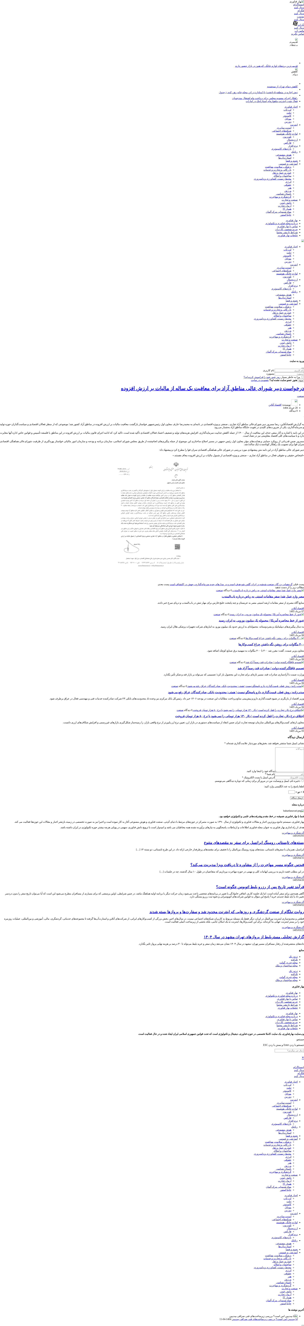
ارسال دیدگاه (297, 798)
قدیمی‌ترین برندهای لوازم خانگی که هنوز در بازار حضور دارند (266, 66)
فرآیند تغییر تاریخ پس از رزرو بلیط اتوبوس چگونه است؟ (260, 887)
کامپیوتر (287, 115)
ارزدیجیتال (292, 139)
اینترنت (294, 124)
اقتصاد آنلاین (275, 404)
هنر (289, 187)
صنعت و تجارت (290, 199)
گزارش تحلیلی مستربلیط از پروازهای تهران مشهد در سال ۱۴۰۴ (254, 937)
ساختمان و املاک (282, 175)
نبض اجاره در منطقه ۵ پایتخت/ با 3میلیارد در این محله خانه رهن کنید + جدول (258, 92)
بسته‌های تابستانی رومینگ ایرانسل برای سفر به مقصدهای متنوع (254, 843)
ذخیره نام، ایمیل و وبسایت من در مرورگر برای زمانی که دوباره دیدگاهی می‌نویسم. (258, 781)
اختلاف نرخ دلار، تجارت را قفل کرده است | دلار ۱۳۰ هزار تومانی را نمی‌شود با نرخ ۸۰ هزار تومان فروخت (239, 716)
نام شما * (270, 774)
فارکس (287, 142)
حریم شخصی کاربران (286, 229)
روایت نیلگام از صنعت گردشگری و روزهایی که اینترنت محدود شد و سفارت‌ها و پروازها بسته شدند (226, 912)
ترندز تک (293, 956)
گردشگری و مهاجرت (280, 196)
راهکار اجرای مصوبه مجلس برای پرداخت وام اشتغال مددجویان (265, 98)
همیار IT (287, 208)
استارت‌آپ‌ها (284, 157)
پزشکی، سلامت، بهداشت (278, 166)
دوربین (287, 121)
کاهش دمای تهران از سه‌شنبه (282, 86)
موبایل (288, 118)
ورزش (287, 190)
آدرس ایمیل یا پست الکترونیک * (258, 777)
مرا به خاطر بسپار (290, 377)
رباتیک (294, 151)
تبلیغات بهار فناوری (288, 235)
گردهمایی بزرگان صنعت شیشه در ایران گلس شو (266, 584)
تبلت (289, 112)
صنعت (300, 396)
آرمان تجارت (284, 205)
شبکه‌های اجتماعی (281, 130)
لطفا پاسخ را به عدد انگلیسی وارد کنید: (284, 786)
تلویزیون (287, 136)
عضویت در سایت (260, 380)
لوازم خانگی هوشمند (287, 133)
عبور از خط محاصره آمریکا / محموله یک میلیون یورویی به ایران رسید (261, 620)
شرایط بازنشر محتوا (287, 232)
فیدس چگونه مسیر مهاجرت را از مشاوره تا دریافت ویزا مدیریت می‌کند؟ (247, 865)
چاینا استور (285, 214)
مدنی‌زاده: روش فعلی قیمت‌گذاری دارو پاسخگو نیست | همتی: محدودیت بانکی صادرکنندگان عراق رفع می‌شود (236, 692)
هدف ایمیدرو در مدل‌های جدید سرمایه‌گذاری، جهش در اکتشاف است (205, 584)
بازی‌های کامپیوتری (281, 148)
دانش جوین (285, 202)
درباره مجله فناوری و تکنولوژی (281, 223)
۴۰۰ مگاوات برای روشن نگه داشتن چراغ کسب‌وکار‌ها (271, 644)
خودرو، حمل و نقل (281, 172)
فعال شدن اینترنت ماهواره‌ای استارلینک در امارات (272, 101)
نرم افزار (293, 145)
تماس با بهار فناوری (287, 226)
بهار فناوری (292, 220)
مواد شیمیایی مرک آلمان (278, 211)
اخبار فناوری (291, 106)
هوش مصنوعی (283, 154)
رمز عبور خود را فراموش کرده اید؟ (262, 377)
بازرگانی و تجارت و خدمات (277, 169)
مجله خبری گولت (288, 962)
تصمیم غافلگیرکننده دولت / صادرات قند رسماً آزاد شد (271, 668)
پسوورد (270, 373)
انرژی (288, 181)
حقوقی (287, 184)
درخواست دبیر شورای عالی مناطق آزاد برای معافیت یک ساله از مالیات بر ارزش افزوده (212, 388)
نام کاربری (268, 370)
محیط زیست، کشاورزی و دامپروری (272, 178)
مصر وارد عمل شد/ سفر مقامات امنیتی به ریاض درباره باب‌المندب (263, 596)
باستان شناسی (283, 193)
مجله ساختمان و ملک (287, 965)
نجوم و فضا (292, 160)
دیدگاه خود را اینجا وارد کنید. (260, 771)
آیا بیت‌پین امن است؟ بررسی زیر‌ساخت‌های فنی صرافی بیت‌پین (265, 1319)
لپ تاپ (287, 109)
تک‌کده (294, 959)
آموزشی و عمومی (288, 163)
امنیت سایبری (284, 127)
